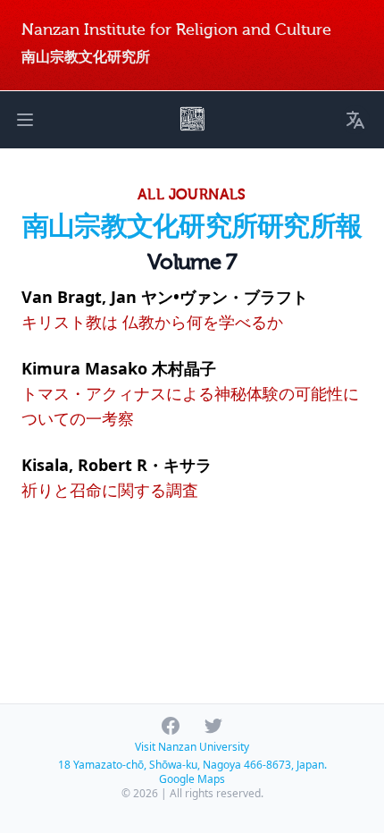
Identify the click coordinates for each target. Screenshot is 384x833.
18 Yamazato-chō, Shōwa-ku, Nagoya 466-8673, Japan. (192, 764)
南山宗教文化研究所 (85, 56)
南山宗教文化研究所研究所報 (192, 227)
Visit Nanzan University (192, 746)
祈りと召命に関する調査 (109, 490)
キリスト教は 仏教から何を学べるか (152, 321)
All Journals (192, 195)
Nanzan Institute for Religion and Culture (176, 30)
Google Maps (192, 779)
